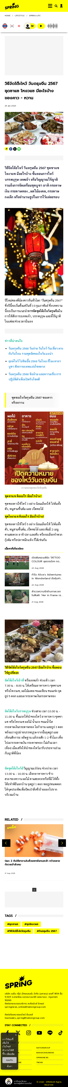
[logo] (12, 5)
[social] (18, 1033)
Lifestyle (20, 15)
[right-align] (56, 6)
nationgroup (43, 1047)
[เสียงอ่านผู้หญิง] (30, 26)
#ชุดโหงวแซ (31, 924)
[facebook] (10, 149)
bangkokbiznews (45, 1052)
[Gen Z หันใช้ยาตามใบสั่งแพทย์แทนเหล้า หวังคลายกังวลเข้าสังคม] (34, 840)
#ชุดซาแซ (12, 924)
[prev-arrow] (6, 843)
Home (7, 15)
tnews (39, 1062)
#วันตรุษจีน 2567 (47, 931)
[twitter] (15, 149)
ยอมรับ (9, 1060)
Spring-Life (34, 15)
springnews (42, 1057)
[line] (19, 149)
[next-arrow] (62, 843)
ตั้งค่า (9, 1066)
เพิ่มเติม (10, 1053)
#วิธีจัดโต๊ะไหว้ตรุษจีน (19, 931)
